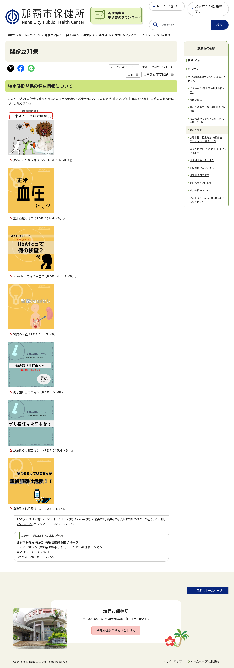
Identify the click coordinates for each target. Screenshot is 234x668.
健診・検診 (72, 35)
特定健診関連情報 (199, 175)
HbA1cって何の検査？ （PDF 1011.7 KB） (43, 276)
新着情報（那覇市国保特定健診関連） (207, 90)
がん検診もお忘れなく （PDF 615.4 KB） (41, 450)
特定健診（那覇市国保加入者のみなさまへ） (125, 35)
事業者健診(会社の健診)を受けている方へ (208, 151)
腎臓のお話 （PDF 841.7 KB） (34, 334)
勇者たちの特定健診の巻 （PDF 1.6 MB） (41, 160)
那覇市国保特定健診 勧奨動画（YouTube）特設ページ (206, 139)
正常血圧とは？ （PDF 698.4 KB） (37, 218)
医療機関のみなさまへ (202, 168)
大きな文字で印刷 (156, 74)
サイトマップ (174, 661)
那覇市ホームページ (209, 590)
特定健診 (89, 35)
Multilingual (168, 6)
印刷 (130, 74)
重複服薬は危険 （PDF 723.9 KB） (37, 508)
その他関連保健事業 (201, 183)
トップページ (32, 35)
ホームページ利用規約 (205, 661)
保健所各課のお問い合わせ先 (116, 630)
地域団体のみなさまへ (202, 160)
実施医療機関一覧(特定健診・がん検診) (208, 109)
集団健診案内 (197, 100)
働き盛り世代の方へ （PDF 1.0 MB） (38, 392)
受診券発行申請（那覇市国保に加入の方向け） (207, 200)
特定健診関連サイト (200, 190)
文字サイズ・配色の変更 (208, 9)
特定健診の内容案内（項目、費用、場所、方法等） (208, 121)
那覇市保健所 (53, 35)
